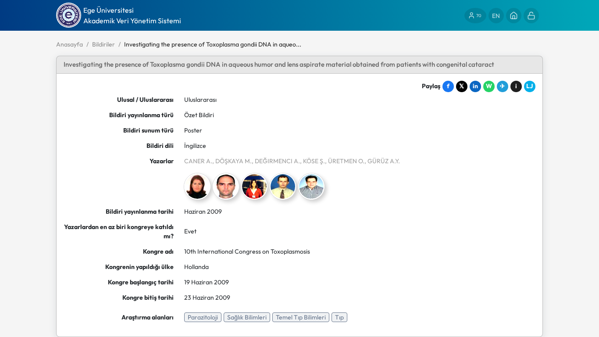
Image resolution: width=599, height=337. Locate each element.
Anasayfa (69, 44)
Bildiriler (103, 44)
